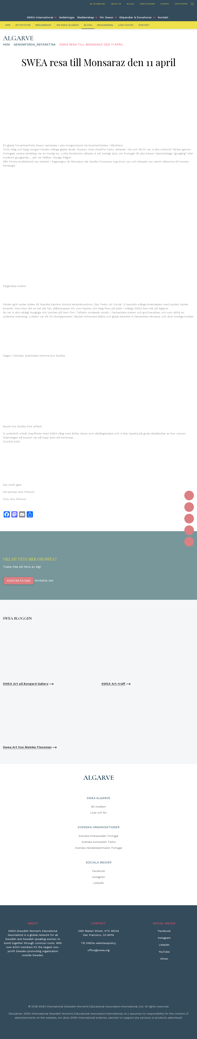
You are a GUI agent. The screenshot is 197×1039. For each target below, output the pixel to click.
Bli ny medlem (97, 4)
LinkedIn (98, 882)
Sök (192, 3)
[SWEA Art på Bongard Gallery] (49, 652)
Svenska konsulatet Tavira (98, 841)
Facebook (98, 870)
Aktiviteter (181, 4)
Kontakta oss (18, 580)
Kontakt (163, 17)
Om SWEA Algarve (67, 25)
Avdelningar (67, 17)
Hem (7, 25)
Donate (165, 4)
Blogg (130, 4)
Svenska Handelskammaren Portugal (98, 847)
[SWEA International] (98, 10)
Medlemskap (85, 17)
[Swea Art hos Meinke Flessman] (49, 715)
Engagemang (105, 25)
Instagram (98, 876)
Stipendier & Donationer (135, 17)
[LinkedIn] (189, 518)
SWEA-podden (147, 4)
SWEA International (40, 17)
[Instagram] (189, 507)
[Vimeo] (189, 542)
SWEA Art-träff (113, 684)
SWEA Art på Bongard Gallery (25, 684)
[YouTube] (189, 530)
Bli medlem (98, 806)
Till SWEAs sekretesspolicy (98, 943)
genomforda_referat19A (35, 44)
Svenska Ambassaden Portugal (98, 835)
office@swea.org (98, 950)
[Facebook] (189, 495)
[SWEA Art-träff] (147, 652)
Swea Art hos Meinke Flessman (27, 747)
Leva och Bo (126, 25)
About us (116, 4)
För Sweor (107, 17)
